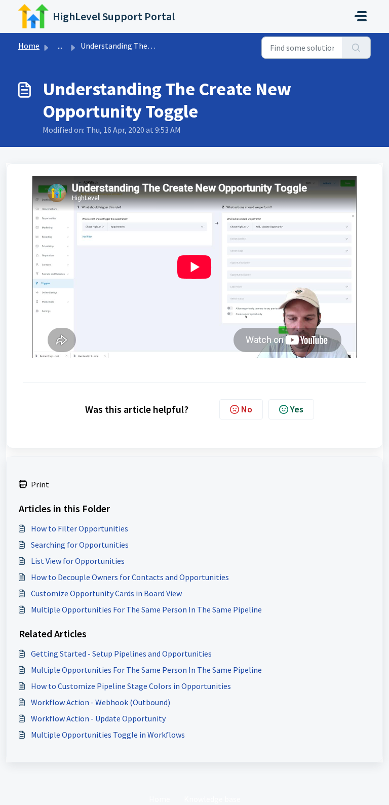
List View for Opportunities (78, 561)
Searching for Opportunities (80, 545)
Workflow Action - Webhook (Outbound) (100, 702)
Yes (296, 409)
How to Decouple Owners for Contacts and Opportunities (130, 577)
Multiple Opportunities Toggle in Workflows (108, 735)
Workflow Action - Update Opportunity (98, 718)
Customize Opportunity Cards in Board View (106, 593)
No (246, 409)
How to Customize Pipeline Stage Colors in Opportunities (131, 686)
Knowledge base (212, 799)
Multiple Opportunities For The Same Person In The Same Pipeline (146, 609)
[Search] (356, 47)
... (60, 46)
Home (29, 46)
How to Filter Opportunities (79, 528)
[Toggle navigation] (361, 16)
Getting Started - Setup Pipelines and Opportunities (121, 653)
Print (40, 484)
